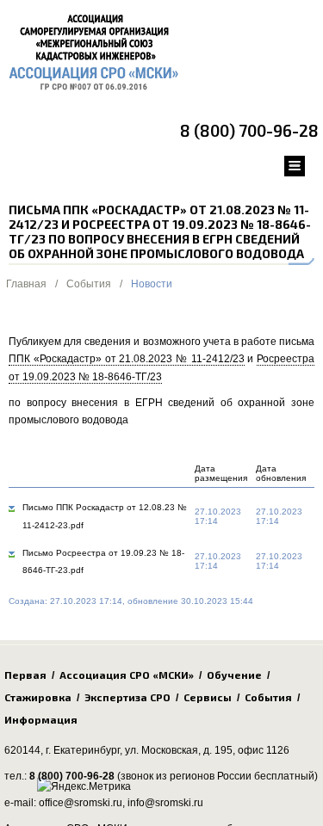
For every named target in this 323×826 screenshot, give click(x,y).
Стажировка (37, 697)
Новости (151, 284)
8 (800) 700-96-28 (249, 130)
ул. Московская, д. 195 (179, 750)
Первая (25, 675)
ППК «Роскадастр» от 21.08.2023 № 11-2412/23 (127, 359)
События (88, 284)
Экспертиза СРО (127, 697)
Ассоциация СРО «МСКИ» (126, 675)
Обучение (234, 675)
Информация (41, 719)
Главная (26, 284)
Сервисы (207, 697)
